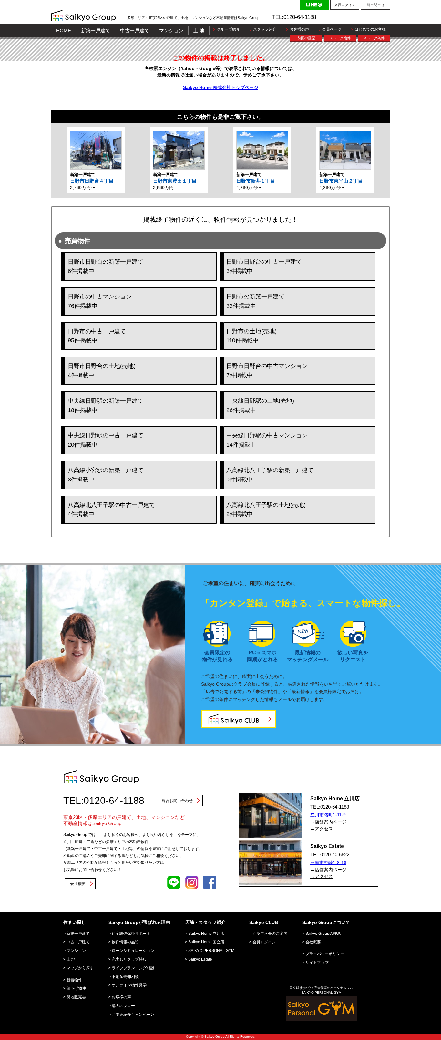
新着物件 (74, 980)
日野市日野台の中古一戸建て (264, 266)
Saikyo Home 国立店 (206, 942)
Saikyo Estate (200, 959)
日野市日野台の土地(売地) (102, 371)
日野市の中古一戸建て (97, 336)
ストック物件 (340, 38)
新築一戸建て (95, 30)
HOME (63, 30)
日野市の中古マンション (100, 301)
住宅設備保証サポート (131, 933)
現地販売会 (76, 997)
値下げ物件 (76, 988)
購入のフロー (123, 1006)
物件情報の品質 (125, 942)
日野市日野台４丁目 (92, 181)
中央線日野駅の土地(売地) (260, 405)
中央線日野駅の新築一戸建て (105, 405)
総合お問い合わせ (177, 800)
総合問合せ (376, 5)
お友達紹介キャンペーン (133, 1014)
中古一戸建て (134, 30)
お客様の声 (299, 29)
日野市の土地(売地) (251, 336)
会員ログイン (344, 5)
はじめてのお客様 (370, 29)
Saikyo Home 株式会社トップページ (220, 87)
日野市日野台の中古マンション (267, 371)
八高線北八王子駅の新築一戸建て (269, 475)
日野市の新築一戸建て (255, 301)
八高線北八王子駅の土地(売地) (266, 510)
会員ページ (332, 29)
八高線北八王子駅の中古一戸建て (111, 510)
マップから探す (80, 968)
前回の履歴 (306, 38)
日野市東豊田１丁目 (175, 181)
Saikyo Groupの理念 (323, 933)
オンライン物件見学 (129, 985)
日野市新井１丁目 (255, 181)
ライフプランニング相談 (133, 968)
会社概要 (78, 884)
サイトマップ (317, 962)
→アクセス (321, 828)
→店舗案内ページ (328, 821)
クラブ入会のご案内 (269, 933)
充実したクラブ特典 (129, 959)
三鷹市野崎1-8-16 (328, 862)
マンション (171, 30)
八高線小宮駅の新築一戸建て (105, 475)
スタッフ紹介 (264, 29)
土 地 (198, 30)
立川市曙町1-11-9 (328, 814)
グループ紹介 (228, 29)
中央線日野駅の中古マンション (267, 440)
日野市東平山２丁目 (341, 181)
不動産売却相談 (125, 976)
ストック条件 (374, 38)
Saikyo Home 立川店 (206, 933)
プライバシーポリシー (324, 954)
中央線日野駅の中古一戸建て (105, 440)
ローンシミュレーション (133, 950)
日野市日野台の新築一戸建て (105, 266)
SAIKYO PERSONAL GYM (211, 950)
